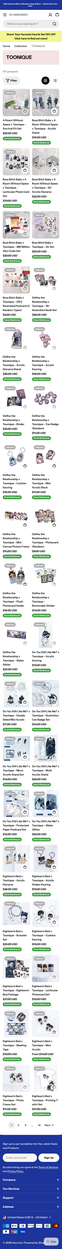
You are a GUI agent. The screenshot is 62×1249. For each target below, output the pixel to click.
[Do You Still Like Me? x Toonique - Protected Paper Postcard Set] (16, 803)
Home (6, 46)
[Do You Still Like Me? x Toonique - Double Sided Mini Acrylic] (16, 693)
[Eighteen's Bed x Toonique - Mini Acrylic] (45, 1023)
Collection (20, 46)
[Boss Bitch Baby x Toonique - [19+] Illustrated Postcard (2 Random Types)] (16, 280)
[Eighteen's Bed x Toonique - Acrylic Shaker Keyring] (45, 858)
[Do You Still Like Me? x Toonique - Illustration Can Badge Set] (45, 693)
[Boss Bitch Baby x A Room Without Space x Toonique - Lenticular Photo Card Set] (16, 161)
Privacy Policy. (16, 1171)
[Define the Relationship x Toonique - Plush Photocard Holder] (16, 575)
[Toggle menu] (5, 15)
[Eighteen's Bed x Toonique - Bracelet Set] (16, 913)
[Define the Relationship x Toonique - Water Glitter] (16, 634)
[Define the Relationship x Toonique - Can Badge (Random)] (45, 398)
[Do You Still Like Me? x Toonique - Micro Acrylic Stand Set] (16, 748)
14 (39, 1125)
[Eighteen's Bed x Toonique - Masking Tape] (16, 1023)
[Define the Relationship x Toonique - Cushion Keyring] (16, 457)
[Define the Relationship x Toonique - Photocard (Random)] (45, 516)
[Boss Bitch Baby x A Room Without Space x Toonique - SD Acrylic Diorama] (45, 161)
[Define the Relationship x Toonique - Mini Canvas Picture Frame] (16, 516)
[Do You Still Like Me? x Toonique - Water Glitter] (45, 803)
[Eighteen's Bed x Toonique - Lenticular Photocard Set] (45, 968)
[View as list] (55, 80)
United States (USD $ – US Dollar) (28, 1217)
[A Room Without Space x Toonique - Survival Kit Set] (16, 102)
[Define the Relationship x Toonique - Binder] (16, 398)
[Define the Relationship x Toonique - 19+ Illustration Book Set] (45, 280)
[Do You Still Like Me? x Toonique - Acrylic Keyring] (45, 634)
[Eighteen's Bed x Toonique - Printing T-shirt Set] (45, 1078)
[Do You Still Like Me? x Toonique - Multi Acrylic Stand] (45, 748)
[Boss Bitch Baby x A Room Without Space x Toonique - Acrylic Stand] (45, 102)
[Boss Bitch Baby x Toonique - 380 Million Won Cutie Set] (16, 225)
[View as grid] (45, 80)
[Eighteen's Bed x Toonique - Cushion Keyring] (45, 913)
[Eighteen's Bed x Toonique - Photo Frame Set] (16, 1078)
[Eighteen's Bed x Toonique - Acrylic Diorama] (16, 858)
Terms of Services (48, 1167)
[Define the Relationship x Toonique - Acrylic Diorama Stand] (16, 339)
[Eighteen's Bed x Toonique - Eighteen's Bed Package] (16, 968)
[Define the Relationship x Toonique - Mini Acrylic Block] (45, 457)
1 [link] (11, 1125)
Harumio (17, 1242)
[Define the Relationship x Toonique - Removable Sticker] (45, 575)
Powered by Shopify (36, 1242)
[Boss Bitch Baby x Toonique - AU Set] (45, 225)
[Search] (54, 24)
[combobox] (31, 24)
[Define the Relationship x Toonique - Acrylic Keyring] (45, 339)
